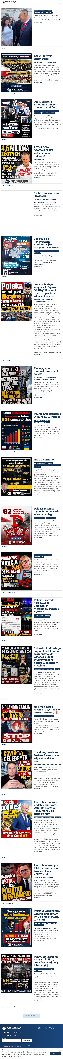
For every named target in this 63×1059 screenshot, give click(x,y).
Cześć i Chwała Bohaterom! (43, 57)
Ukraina (47, 301)
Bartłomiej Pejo (39, 199)
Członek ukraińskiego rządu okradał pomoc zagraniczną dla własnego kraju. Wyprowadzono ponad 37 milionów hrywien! (47, 657)
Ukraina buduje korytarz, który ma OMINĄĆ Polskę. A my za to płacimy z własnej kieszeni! (45, 290)
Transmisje (6, 1032)
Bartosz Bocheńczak (41, 111)
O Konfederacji (7, 1035)
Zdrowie (58, 764)
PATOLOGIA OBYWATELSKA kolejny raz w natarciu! (44, 152)
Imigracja (37, 420)
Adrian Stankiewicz (40, 923)
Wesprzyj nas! (17, 1032)
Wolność (37, 466)
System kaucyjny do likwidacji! (46, 194)
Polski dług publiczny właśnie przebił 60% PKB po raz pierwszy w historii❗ (47, 915)
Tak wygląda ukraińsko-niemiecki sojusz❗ (46, 371)
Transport (38, 970)
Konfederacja (39, 12)
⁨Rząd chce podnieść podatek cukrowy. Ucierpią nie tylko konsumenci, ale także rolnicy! (46, 808)
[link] (39, 304)
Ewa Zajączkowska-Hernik (43, 10)
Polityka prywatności (14, 1056)
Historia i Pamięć (39, 62)
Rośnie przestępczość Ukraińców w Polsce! (47, 415)
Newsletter (4, 1038)
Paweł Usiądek (39, 301)
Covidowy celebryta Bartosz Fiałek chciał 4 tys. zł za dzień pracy (46, 757)
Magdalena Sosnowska (52, 465)
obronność (48, 12)
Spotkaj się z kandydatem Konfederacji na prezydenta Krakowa (46, 243)
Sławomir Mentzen (48, 112)
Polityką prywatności (29, 1045)
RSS (15, 1035)
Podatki (57, 817)
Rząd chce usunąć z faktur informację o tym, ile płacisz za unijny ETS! (46, 869)
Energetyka (38, 877)
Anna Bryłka (38, 555)
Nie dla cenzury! (44, 459)
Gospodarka (38, 299)
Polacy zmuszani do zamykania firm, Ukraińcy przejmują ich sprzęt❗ (46, 961)
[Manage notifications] (60, 1051)
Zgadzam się (55, 1053)
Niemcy (36, 379)
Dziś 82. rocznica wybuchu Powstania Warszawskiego (46, 511)
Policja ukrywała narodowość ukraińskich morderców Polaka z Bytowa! (46, 606)
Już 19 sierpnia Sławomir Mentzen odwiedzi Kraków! (45, 104)
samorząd (37, 112)
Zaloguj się (54, 2)
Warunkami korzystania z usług (10, 1046)
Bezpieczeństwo (39, 463)
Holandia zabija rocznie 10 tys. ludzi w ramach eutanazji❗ (47, 709)
